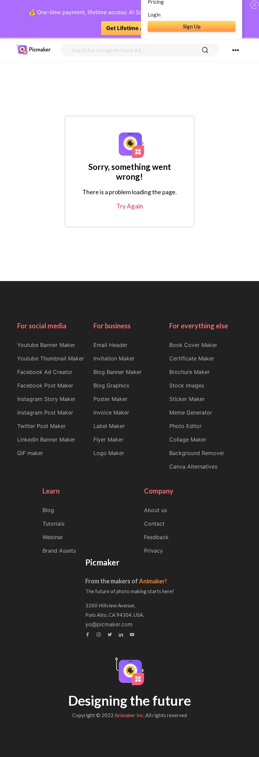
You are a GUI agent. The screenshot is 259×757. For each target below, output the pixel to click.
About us (155, 510)
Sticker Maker (187, 399)
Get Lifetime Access (133, 28)
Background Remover (196, 453)
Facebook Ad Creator (45, 372)
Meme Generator (190, 412)
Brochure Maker (189, 372)
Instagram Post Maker (45, 412)
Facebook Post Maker (45, 385)
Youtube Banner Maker (46, 345)
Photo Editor (185, 426)
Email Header (110, 345)
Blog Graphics (111, 385)
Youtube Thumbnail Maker (50, 358)
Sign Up (192, 26)
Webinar (52, 537)
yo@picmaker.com (109, 624)
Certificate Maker (191, 358)
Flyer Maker (108, 439)
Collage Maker (187, 439)
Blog (48, 510)
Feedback (156, 537)
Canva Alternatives (193, 466)
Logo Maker (108, 453)
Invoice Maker (111, 412)
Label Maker (109, 426)
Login (154, 14)
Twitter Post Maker (41, 426)
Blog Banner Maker (117, 372)
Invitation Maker (114, 358)
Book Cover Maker (193, 345)
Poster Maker (110, 399)
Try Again (129, 206)
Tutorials (53, 523)
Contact (154, 523)
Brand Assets (59, 550)
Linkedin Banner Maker (46, 439)
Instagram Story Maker (46, 399)
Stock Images (186, 385)
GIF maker (30, 453)
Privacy (153, 550)
